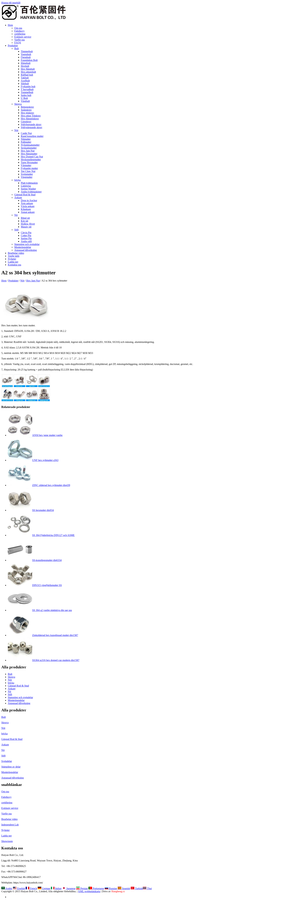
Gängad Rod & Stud (24, 194)
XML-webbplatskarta (89, 891)
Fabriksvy (19, 31)
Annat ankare (28, 212)
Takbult (25, 77)
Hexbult (25, 66)
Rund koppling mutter (32, 136)
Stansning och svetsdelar (27, 244)
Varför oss (19, 39)
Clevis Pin (26, 232)
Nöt (16, 130)
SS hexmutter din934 (43, 510)
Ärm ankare (27, 203)
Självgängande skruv (31, 127)
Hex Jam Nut (27, 150)
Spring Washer (28, 188)
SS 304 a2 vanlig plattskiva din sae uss (52, 610)
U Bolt (24, 98)
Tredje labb (13, 256)
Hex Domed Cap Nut (32, 156)
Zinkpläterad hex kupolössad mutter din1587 (55, 635)
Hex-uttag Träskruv (31, 115)
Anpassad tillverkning (25, 250)
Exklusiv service (22, 36)
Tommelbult (27, 92)
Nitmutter (26, 139)
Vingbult (25, 101)
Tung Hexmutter (29, 162)
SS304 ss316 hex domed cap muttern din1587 (55, 660)
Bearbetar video (16, 253)
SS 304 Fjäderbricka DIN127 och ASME (53, 535)
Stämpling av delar (10, 766)
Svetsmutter (27, 174)
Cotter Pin (26, 235)
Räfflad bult (27, 74)
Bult (16, 48)
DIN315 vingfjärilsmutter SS (47, 585)
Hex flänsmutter (29, 153)
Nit (16, 215)
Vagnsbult (26, 54)
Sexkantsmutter (29, 147)
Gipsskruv (26, 121)
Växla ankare (27, 206)
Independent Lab (10, 824)
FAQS (17, 42)
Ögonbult (26, 57)
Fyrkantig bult (28, 86)
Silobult (25, 83)
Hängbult (25, 63)
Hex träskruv (27, 112)
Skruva (18, 104)
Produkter (13, 45)
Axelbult (25, 80)
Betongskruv (27, 107)
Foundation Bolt (29, 60)
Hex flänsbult (28, 69)
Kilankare (26, 209)
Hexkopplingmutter (31, 159)
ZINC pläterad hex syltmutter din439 (51, 485)
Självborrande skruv (31, 124)
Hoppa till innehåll (10, 2)
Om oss (18, 28)
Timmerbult (27, 51)
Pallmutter (26, 142)
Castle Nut (26, 133)
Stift (16, 229)
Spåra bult (26, 95)
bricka (17, 180)
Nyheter (12, 258)
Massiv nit (26, 226)
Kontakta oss (14, 264)
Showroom (7, 841)
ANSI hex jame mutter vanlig (47, 435)
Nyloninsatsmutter (30, 145)
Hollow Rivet (28, 223)
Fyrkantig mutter (29, 168)
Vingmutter (26, 177)
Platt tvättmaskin (29, 183)
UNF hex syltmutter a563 (45, 460)
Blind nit (25, 218)
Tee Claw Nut (28, 171)
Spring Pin (26, 238)
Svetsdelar (6, 761)
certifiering (19, 33)
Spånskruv (26, 109)
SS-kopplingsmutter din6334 (47, 560)
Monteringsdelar (22, 247)
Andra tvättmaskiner (31, 191)
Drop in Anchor (29, 200)
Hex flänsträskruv (30, 118)
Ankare (18, 197)
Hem (10, 25)
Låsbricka (26, 185)
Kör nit (24, 220)
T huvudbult (27, 89)
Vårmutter (26, 165)
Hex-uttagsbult (28, 71)
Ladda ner (13, 261)
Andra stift (26, 241)
